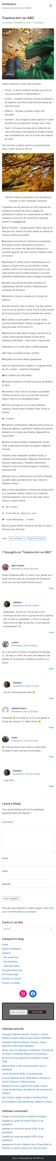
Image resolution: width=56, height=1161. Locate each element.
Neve (15, 1158)
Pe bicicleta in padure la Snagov (30, 1116)
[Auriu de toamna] (28, 191)
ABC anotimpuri (16, 538)
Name (5, 858)
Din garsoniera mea (12, 970)
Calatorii (6, 953)
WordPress (38, 1158)
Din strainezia (11, 961)
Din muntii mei (11, 957)
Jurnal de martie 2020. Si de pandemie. (22, 1073)
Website (6, 884)
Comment (8, 822)
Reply (51, 588)
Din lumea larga (10, 974)
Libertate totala (12, 966)
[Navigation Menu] (51, 5)
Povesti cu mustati (11, 978)
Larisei (36, 210)
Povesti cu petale (11, 983)
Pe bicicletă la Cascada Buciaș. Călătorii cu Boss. (27, 1101)
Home (5, 944)
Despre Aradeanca (11, 948)
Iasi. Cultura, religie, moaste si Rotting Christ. (25, 1097)
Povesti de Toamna (36, 538)
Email (5, 871)
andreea (8, 23)
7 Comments (38, 23)
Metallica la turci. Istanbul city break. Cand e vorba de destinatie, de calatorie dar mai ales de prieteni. (27, 1089)
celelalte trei (19, 221)
